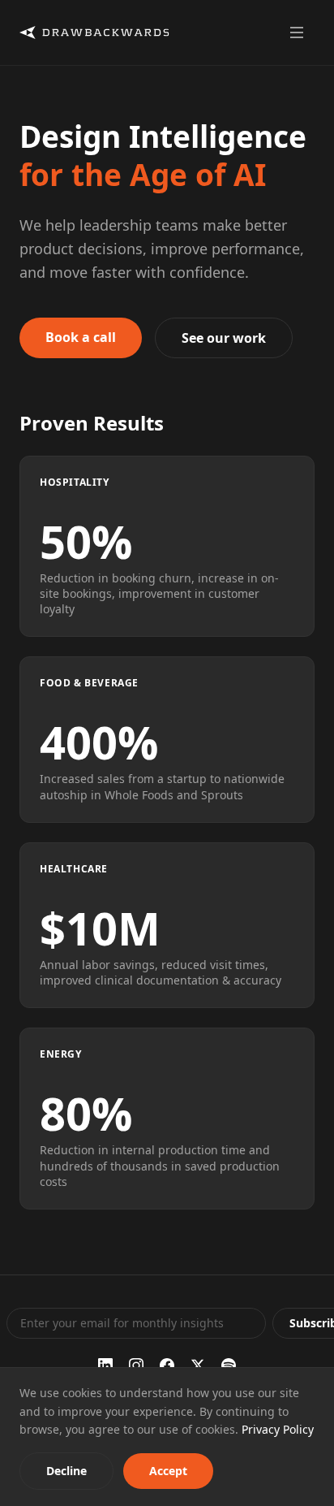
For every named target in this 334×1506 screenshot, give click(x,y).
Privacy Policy (278, 1429)
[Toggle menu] (297, 32)
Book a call (80, 337)
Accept (168, 1470)
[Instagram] (136, 1365)
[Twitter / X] (198, 1365)
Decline (66, 1470)
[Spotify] (228, 1365)
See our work (224, 338)
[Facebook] (167, 1365)
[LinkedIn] (105, 1365)
